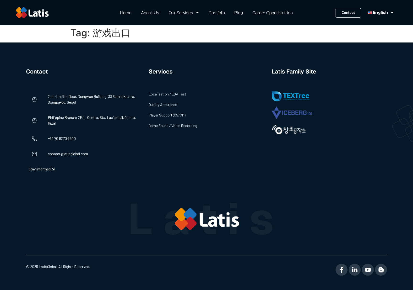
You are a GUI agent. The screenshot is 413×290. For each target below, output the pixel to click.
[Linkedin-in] (355, 270)
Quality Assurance (163, 104)
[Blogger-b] (381, 270)
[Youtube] (368, 270)
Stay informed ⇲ (41, 169)
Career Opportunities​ (272, 13)
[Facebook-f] (342, 270)
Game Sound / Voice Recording (173, 125)
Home (125, 13)
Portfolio (217, 13)
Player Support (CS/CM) (167, 115)
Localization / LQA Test (167, 94)
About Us (150, 13)
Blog (238, 13)
